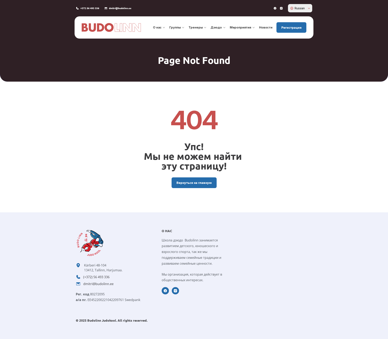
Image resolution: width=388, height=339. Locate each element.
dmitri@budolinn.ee (98, 284)
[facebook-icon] (275, 8)
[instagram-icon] (281, 8)
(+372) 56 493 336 (96, 277)
